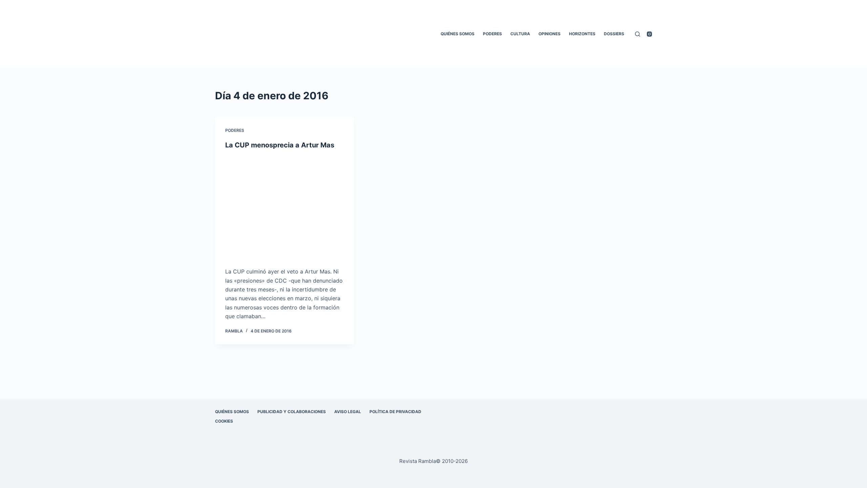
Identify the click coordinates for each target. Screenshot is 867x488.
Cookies (224, 421)
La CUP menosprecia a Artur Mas (279, 145)
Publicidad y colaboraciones (291, 411)
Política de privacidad (395, 411)
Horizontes (582, 33)
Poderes (492, 33)
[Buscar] (637, 34)
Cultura (520, 33)
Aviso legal (347, 411)
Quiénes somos (457, 33)
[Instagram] (649, 34)
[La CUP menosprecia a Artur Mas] (284, 208)
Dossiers (614, 33)
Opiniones (549, 33)
